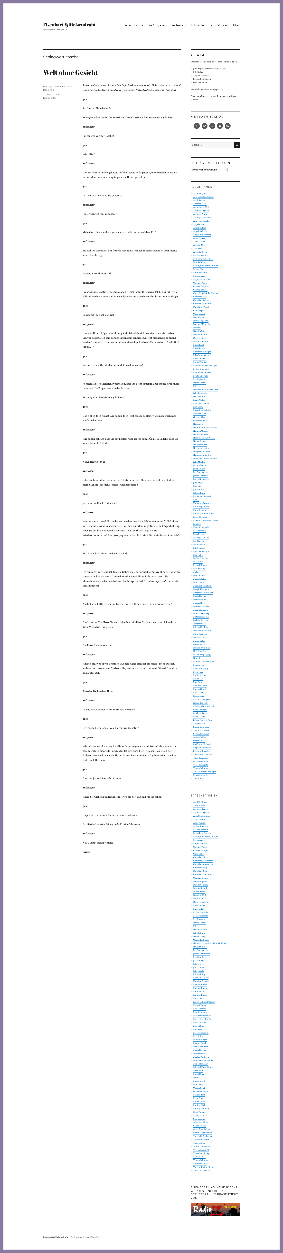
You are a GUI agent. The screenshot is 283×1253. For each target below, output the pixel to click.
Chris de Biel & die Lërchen (205, 293)
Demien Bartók (200, 334)
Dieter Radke (199, 891)
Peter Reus (198, 672)
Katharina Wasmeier (202, 503)
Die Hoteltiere (199, 338)
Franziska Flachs (201, 403)
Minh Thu (198, 1070)
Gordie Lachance (201, 940)
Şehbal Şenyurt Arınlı (203, 720)
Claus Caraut (199, 314)
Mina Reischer (200, 634)
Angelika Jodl (199, 228)
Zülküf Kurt (198, 778)
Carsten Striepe (200, 289)
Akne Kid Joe (199, 193)
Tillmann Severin (201, 1139)
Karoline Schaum (201, 981)
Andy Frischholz (201, 221)
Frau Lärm (198, 407)
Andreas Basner (200, 809)
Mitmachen (198, 25)
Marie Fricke (199, 1053)
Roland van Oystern (202, 699)
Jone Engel (198, 482)
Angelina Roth (200, 231)
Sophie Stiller (199, 737)
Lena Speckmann (201, 537)
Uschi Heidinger (200, 761)
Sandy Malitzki (200, 1115)
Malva (196, 572)
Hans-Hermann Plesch (204, 438)
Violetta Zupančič (201, 1170)
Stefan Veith (199, 740)
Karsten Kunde (200, 984)
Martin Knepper (200, 610)
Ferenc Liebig (199, 936)
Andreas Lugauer (201, 210)
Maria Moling (199, 599)
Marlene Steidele (201, 606)
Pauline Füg (198, 665)
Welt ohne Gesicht (70, 72)
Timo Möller (199, 1143)
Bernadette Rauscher (203, 833)
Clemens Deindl (200, 878)
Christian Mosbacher (203, 860)
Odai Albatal (199, 1088)
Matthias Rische (201, 617)
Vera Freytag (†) (200, 765)
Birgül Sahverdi (200, 843)
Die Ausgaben (157, 25)
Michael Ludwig (200, 627)
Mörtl (196, 1077)
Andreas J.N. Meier (201, 207)
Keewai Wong (199, 1005)
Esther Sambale (200, 912)
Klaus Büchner (200, 517)
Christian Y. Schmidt (203, 303)
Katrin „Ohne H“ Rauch (204, 513)
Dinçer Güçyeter (200, 341)
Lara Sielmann (200, 1012)
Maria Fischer (199, 596)
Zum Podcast (219, 25)
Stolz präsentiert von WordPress (86, 1237)
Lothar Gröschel (200, 558)
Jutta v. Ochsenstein (202, 496)
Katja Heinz (198, 998)
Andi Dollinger (200, 802)
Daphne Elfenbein (201, 324)
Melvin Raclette (200, 620)
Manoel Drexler (200, 1043)
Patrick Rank (199, 1095)
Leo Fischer (198, 541)
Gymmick (198, 424)
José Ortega (198, 960)
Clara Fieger (198, 310)
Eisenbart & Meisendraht (69, 24)
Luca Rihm (198, 561)
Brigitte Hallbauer (201, 279)
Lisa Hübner (199, 1026)
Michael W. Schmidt (202, 630)
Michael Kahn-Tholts (203, 1067)
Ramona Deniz (200, 685)
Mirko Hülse (199, 641)
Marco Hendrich (200, 1046)
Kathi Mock (198, 991)
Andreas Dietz (200, 203)
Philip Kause (199, 1101)
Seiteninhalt (132, 25)
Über (236, 25)
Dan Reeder (198, 317)
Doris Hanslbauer (201, 902)
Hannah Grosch (200, 431)
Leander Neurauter (201, 1015)
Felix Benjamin (200, 393)
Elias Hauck (198, 345)
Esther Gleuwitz (201, 369)
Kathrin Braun (200, 995)
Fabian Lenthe (199, 382)
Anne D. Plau (199, 241)
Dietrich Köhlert (200, 895)
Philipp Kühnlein (201, 1108)
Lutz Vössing (199, 568)
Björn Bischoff (200, 272)
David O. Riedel (200, 885)
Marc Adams (199, 575)
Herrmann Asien (201, 448)
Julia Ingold (198, 971)
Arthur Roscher (200, 826)
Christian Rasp (200, 867)
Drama (57, 86)
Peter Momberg (200, 668)
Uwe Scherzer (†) (201, 1150)
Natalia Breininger (201, 647)
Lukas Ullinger (200, 565)
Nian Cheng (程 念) (202, 654)
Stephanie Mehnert (202, 747)
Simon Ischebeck (201, 730)
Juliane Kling (199, 493)
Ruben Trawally (200, 703)
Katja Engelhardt (201, 506)
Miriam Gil (198, 637)
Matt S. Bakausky (201, 613)
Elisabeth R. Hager (202, 351)
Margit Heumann (201, 589)
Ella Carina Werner (202, 355)
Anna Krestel (199, 823)
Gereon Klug (199, 417)
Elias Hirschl (199, 348)
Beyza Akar (198, 840)
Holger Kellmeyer (201, 451)
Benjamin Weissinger (203, 259)
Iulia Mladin (199, 462)
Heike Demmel (200, 946)
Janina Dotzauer (200, 475)
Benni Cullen (199, 262)
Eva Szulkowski (200, 376)
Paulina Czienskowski (203, 661)
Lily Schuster (199, 548)
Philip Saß (198, 678)
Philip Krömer (200, 675)
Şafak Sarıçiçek (200, 709)
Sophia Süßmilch (201, 734)
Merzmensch (199, 623)
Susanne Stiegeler (201, 751)
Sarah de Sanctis (200, 713)
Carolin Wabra (200, 283)
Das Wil (197, 327)
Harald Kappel (199, 441)
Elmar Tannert (200, 362)
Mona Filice (198, 1074)
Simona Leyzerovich (202, 1132)
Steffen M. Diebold (202, 744)
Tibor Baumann (200, 758)
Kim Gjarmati (199, 1008)
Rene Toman (199, 1112)
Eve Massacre (199, 379)
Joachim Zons (199, 957)
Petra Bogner (199, 1098)
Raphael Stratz (200, 689)
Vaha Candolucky (201, 1153)
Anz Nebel (198, 248)
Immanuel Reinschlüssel (205, 458)
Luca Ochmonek (200, 1033)
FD (194, 386)
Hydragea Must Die (202, 455)
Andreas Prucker (201, 214)
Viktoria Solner (200, 1163)
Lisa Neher (198, 555)
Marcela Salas (199, 579)
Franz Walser (199, 400)
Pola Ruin (197, 682)
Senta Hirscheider (201, 1129)
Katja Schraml (200, 510)
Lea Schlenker (199, 530)
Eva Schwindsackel (202, 372)
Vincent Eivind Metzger (204, 771)
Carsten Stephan (201, 286)
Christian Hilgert (201, 857)
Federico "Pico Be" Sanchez (205, 389)
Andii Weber (199, 200)
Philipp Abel (199, 1105)
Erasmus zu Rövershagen (205, 365)
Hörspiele (67, 86)
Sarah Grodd (199, 716)
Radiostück (49, 90)
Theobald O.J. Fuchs (202, 754)
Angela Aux (198, 224)
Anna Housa (199, 238)
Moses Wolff (199, 644)
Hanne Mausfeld (200, 434)
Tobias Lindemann (202, 1146)
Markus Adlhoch (201, 1057)
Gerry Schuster (200, 420)
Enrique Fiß (198, 909)
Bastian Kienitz (200, 255)
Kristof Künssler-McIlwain (206, 520)
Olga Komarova (200, 1091)
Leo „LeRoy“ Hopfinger (204, 1019)
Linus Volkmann (201, 551)
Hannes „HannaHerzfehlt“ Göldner (209, 943)
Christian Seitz (200, 871)
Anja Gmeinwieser (202, 234)
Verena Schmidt (200, 768)
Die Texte (177, 25)
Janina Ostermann (201, 953)
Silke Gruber (199, 723)
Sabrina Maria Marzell (203, 706)
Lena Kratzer (199, 534)
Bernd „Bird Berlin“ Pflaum (205, 265)
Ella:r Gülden (199, 358)
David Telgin (199, 331)
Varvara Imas (199, 1156)
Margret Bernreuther (203, 592)
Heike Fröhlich (200, 444)
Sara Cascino (199, 1119)
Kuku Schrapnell (201, 527)
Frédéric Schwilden (202, 410)
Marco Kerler (199, 582)
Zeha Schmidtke (200, 775)
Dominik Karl (199, 898)
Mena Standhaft (200, 1064)
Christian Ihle (199, 296)
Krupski (197, 524)
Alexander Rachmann (203, 197)
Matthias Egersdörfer (203, 1060)
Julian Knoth (199, 489)
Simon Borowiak (201, 727)
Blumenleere (199, 276)
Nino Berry (198, 658)
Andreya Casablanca (202, 217)
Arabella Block (200, 252)
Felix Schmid (199, 396)
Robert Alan (199, 696)
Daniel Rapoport (200, 320)
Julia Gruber (198, 964)
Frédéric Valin (199, 413)
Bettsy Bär (198, 269)
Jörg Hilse (197, 486)
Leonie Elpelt (199, 544)
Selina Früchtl (199, 1125)
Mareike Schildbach (202, 586)
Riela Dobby (199, 692)
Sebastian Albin (200, 1122)
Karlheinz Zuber (200, 977)
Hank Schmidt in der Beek (205, 427)
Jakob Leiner (199, 468)
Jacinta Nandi (199, 465)
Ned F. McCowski (201, 651)
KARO (196, 499)
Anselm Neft (199, 245)
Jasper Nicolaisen (201, 479)
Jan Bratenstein (200, 472)
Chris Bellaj (198, 854)
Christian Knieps (201, 300)
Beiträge (48, 86)
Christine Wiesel (201, 307)
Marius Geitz (199, 603)
